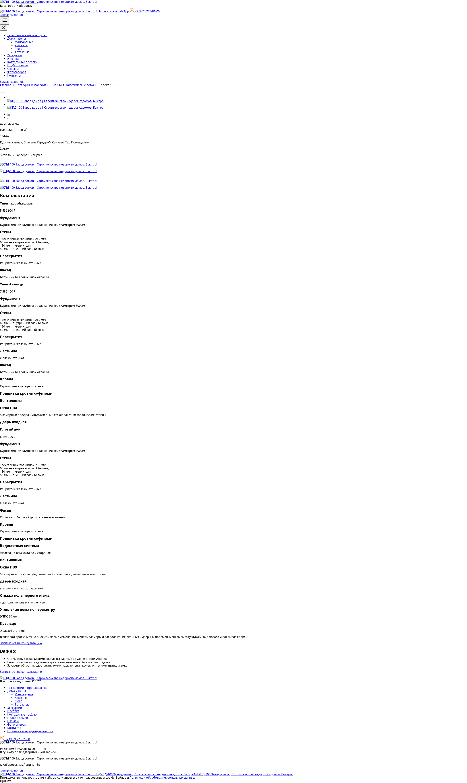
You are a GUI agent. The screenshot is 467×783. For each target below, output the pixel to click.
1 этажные (22, 52)
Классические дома (80, 85)
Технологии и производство (27, 35)
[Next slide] (4, 92)
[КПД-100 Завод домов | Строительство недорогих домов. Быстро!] (55, 101)
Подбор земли (17, 65)
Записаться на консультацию (21, 643)
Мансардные (24, 42)
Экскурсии (14, 55)
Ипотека (13, 59)
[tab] (8, 115)
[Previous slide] (1, 92)
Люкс (18, 49)
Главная (5, 85)
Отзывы (13, 69)
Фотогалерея (16, 72)
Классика (21, 45)
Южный (56, 85)
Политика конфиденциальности (30, 731)
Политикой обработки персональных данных (162, 778)
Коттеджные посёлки (22, 62)
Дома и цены (16, 38)
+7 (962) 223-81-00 (147, 11)
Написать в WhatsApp (113, 11)
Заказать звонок (12, 15)
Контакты (14, 75)
